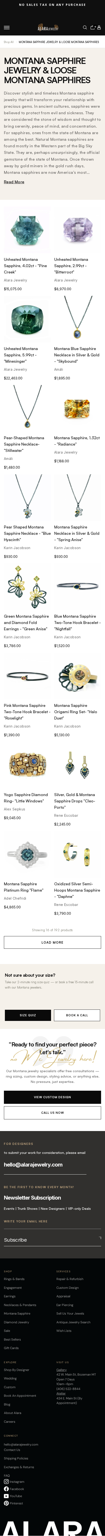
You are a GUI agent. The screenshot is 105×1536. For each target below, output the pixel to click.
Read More (14, 181)
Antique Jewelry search (73, 1322)
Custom (10, 1387)
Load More (52, 942)
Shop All (9, 42)
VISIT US (62, 1362)
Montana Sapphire (17, 1313)
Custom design (67, 1288)
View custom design (52, 1097)
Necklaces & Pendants (20, 1305)
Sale (7, 1331)
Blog (7, 1404)
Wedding (10, 1378)
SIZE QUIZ (28, 1015)
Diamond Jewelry (16, 1322)
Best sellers (12, 1339)
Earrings (10, 1296)
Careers (9, 1422)
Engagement (13, 1288)
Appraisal (63, 1296)
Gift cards (11, 1348)
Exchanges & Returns (19, 1467)
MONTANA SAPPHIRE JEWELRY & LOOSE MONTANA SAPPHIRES (59, 42)
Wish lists (64, 1331)
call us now (52, 1113)
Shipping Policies (16, 1458)
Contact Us (12, 1450)
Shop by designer (16, 1370)
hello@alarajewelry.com (33, 1164)
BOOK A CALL (77, 1015)
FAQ (7, 1476)
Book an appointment (20, 1396)
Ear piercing (64, 1305)
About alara (12, 1413)
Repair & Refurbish (69, 1279)
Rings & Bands (14, 1279)
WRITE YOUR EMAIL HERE (26, 1221)
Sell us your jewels (70, 1313)
